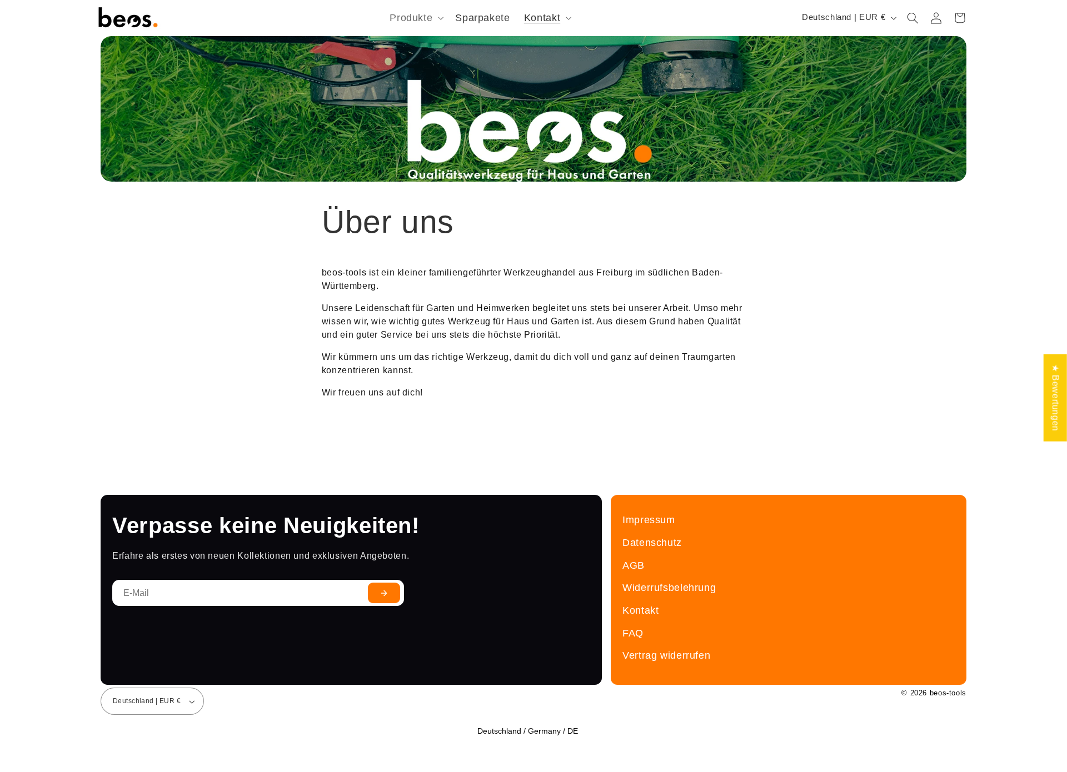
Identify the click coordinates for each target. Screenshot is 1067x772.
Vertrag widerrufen (666, 655)
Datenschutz (652, 542)
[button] (415, 18)
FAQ (633, 633)
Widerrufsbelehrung (669, 587)
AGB (633, 565)
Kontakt (640, 610)
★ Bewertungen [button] (1055, 397)
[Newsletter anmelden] (384, 593)
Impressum (648, 519)
